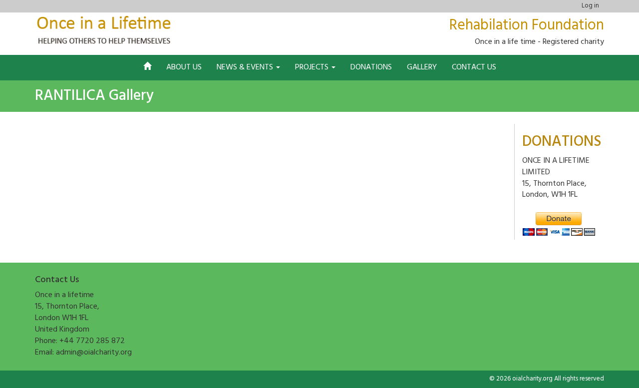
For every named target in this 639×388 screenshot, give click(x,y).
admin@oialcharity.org (94, 352)
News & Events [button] (246, 67)
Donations (371, 67)
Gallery (422, 67)
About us (184, 67)
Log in (590, 5)
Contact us (474, 67)
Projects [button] (312, 67)
